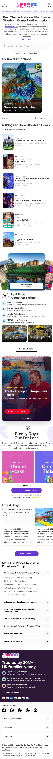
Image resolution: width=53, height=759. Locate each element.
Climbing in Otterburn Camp (15, 581)
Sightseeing (43, 12)
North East (5, 12)
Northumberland (17, 12)
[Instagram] (28, 710)
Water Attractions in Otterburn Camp (19, 619)
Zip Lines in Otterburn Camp (15, 595)
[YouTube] (35, 710)
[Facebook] (4, 710)
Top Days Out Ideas (12, 718)
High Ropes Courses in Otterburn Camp (20, 584)
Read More (26, 39)
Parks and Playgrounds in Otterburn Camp (21, 591)
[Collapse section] (47, 573)
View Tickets (20, 53)
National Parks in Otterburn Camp (17, 588)
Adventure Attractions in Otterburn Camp (21, 573)
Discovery (8, 727)
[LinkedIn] (12, 710)
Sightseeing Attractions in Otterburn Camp (22, 626)
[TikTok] (20, 710)
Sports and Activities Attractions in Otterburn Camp (19, 610)
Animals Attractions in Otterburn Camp (20, 602)
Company (8, 736)
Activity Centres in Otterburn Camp (18, 577)
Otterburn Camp (31, 12)
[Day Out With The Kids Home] (26, 5)
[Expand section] (47, 602)
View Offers (33, 53)
